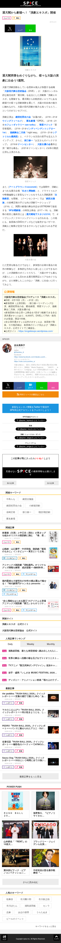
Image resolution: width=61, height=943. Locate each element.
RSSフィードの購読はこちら (31, 394)
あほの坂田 (23, 912)
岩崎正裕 (10, 512)
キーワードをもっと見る (45, 926)
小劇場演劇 (34, 505)
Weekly (30, 644)
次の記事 (50, 483)
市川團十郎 (25, 899)
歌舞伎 (9, 899)
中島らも (10, 499)
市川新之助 (44, 899)
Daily (10, 644)
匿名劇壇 (10, 518)
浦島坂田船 (30, 905)
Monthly (51, 644)
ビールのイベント (15, 918)
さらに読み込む (30, 882)
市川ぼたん (11, 905)
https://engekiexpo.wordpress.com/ (35, 331)
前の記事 (10, 483)
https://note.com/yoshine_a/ (24, 361)
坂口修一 (27, 512)
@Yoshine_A (19, 352)
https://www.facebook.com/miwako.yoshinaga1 (30, 357)
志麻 (8, 912)
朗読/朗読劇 (44, 512)
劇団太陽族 (28, 499)
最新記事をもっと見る (30, 776)
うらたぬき (41, 912)
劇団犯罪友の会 (14, 505)
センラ (46, 905)
